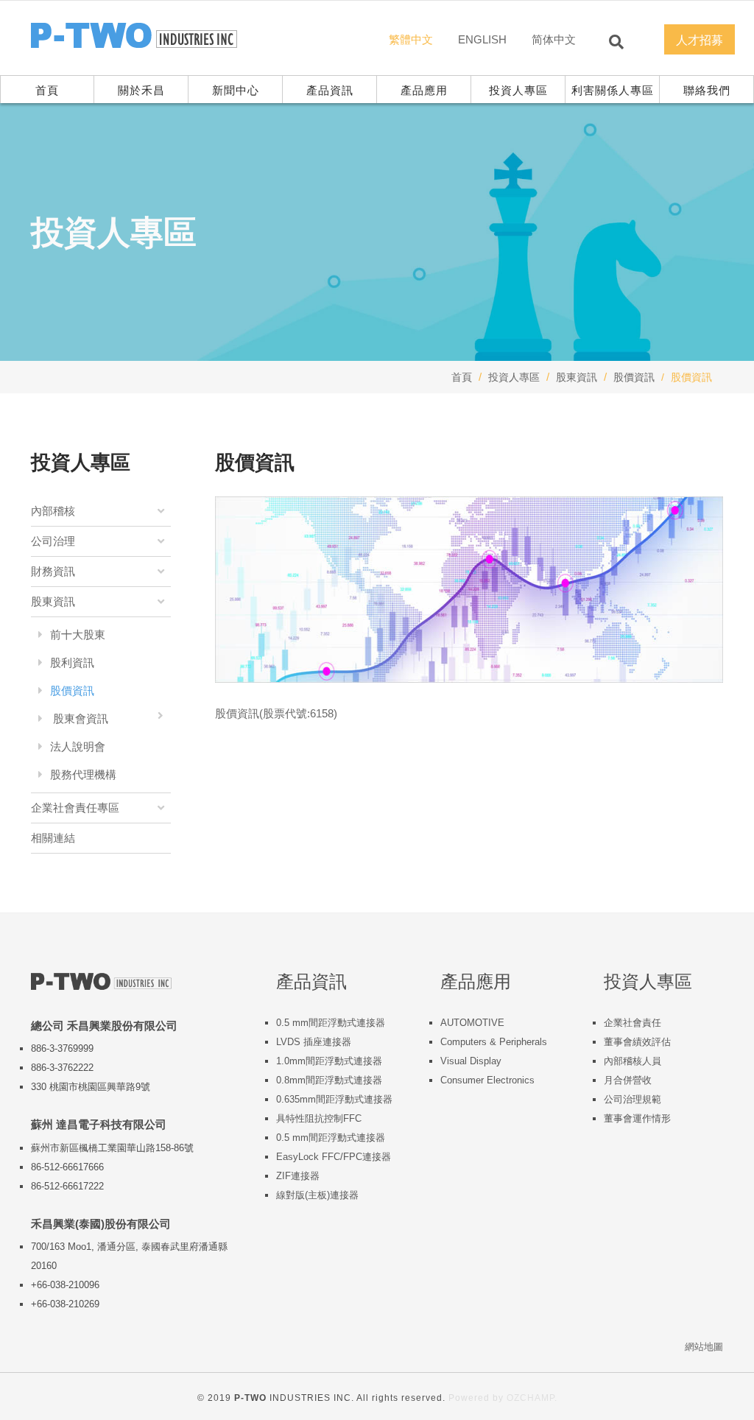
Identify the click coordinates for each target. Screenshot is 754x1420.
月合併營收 (628, 1080)
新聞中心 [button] (235, 90)
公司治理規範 (632, 1099)
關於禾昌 (141, 90)
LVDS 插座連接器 (313, 1041)
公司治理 (53, 541)
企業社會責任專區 (75, 807)
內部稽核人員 (632, 1060)
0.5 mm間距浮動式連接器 (330, 1022)
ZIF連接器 (298, 1175)
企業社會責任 (632, 1022)
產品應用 (424, 90)
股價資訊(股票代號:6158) (276, 713)
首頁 (461, 377)
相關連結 (53, 838)
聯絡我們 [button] (706, 90)
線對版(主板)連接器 (317, 1195)
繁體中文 (411, 39)
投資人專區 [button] (518, 90)
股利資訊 (72, 662)
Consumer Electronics (487, 1080)
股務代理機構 (83, 774)
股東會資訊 (79, 718)
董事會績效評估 (637, 1041)
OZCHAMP (530, 1398)
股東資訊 (576, 377)
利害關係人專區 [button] (612, 90)
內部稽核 (53, 511)
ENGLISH (482, 39)
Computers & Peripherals (493, 1041)
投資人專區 (514, 377)
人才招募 (699, 40)
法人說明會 (77, 746)
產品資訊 (329, 90)
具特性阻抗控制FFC (319, 1118)
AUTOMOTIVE (472, 1022)
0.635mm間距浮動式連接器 (334, 1099)
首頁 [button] (47, 90)
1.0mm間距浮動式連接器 (329, 1060)
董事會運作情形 (637, 1118)
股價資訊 (634, 377)
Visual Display (470, 1060)
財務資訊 (53, 571)
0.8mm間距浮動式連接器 (329, 1080)
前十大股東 (77, 634)
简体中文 (554, 39)
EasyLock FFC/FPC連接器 (333, 1156)
